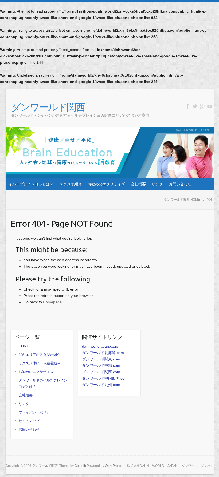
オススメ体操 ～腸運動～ (39, 363)
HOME (24, 346)
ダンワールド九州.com (101, 385)
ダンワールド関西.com (101, 372)
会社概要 (138, 184)
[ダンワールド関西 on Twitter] (194, 106)
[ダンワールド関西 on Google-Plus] (202, 106)
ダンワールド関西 (48, 106)
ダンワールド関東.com (101, 359)
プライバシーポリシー (36, 412)
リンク (157, 184)
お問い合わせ (180, 184)
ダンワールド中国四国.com (105, 378)
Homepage (52, 302)
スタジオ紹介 (70, 184)
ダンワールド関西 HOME (182, 199)
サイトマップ (29, 421)
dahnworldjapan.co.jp (100, 346)
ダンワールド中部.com (101, 365)
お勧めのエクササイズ (106, 184)
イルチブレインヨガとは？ (31, 184)
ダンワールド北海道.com (103, 353)
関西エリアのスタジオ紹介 (39, 355)
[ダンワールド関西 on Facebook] (187, 106)
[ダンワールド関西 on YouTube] (209, 106)
